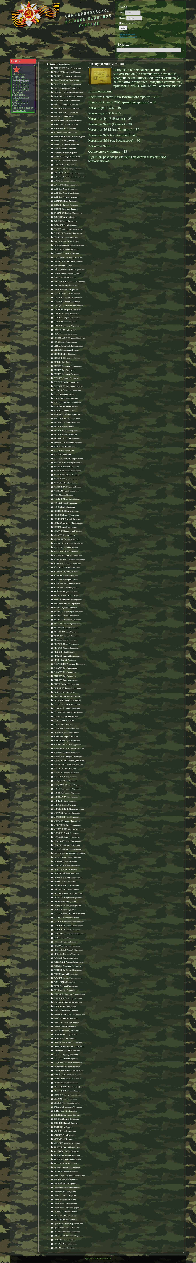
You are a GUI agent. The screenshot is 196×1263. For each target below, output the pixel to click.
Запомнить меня (129, 23)
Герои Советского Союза (20, 103)
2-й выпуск (21, 82)
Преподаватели (23, 108)
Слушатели (21, 97)
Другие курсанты (19, 93)
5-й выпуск (21, 89)
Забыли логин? (127, 34)
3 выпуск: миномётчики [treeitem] (60, 64)
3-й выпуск (21, 84)
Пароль (122, 18)
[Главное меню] (23, 69)
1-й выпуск (21, 79)
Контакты (19, 110)
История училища (18, 75)
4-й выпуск (21, 87)
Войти (123, 27)
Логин (121, 13)
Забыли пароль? (128, 37)
